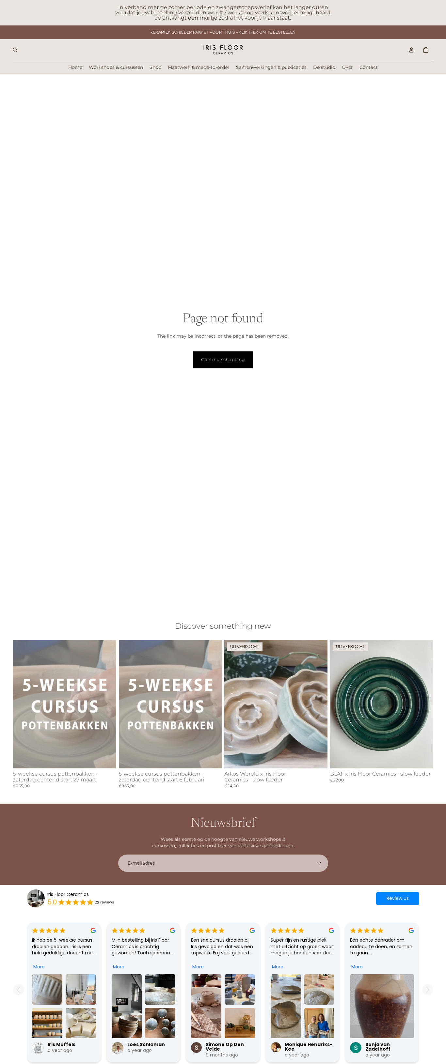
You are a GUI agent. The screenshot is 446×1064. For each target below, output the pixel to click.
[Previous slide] (18, 989)
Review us (398, 898)
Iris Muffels (61, 1044)
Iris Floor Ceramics (68, 894)
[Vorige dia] (23, 704)
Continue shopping (223, 359)
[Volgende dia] (106, 704)
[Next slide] (427, 989)
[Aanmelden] (319, 863)
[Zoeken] (15, 50)
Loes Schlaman (146, 1044)
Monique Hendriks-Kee (308, 1046)
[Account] (411, 50)
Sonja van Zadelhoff (377, 1046)
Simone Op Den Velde (225, 1046)
